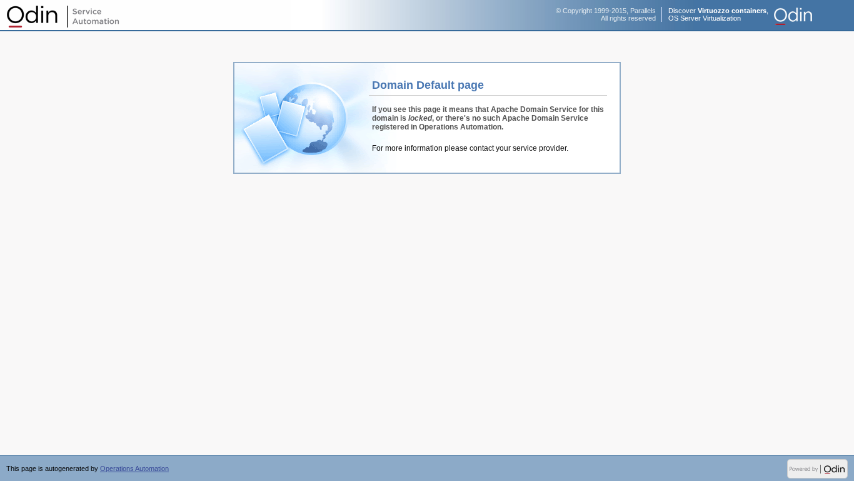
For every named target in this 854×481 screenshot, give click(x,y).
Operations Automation (62, 15)
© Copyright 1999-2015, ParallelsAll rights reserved (606, 14)
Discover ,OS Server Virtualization (718, 14)
